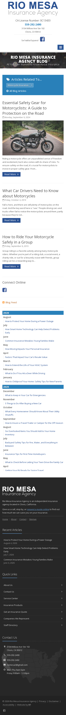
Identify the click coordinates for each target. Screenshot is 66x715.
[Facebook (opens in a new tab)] (42, 39)
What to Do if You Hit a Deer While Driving (25, 373)
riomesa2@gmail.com (17, 664)
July (5, 325)
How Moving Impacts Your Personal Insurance (27, 348)
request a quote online (38, 509)
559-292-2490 (13, 655)
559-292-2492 (13, 660)
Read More (10, 174)
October (7, 407)
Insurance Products (13, 605)
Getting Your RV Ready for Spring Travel (24, 470)
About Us (8, 585)
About (13, 519)
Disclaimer (54, 701)
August (7, 317)
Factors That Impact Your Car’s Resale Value (26, 357)
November (9, 399)
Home (5, 519)
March (6, 361)
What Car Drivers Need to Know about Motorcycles (30, 193)
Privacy (42, 701)
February (8, 369)
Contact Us (9, 591)
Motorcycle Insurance (18, 85)
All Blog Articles (17, 90)
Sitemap (33, 519)
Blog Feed (11, 302)
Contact (22, 519)
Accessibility (8, 704)
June (5, 336)
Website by (24, 704)
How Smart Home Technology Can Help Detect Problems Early (31, 551)
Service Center (11, 598)
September (9, 418)
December (8, 391)
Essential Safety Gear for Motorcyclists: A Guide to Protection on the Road (24, 108)
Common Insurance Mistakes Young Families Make (29, 340)
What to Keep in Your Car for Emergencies (25, 395)
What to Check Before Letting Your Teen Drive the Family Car (34, 462)
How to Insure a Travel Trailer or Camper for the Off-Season (34, 423)
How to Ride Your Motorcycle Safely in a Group (28, 239)
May (5, 344)
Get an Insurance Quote (15, 611)
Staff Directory (11, 625)
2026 (6, 312)
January (7, 377)
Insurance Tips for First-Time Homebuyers (25, 454)
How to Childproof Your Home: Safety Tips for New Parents (33, 381)
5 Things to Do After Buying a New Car (23, 403)
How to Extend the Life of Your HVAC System (26, 365)
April (5, 353)
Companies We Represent (16, 618)
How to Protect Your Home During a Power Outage (29, 321)
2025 (6, 386)
